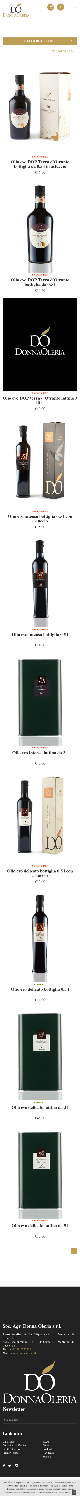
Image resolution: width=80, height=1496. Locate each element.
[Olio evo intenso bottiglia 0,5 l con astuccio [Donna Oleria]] (40, 462)
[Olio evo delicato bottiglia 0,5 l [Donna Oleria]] (40, 935)
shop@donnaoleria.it (23, 1353)
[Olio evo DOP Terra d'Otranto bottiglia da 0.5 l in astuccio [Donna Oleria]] (40, 108)
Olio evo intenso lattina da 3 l (40, 752)
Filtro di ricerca (39, 41)
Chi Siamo (8, 1441)
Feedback (48, 1449)
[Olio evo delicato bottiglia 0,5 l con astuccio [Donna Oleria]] (40, 817)
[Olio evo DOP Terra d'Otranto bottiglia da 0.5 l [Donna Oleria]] (40, 226)
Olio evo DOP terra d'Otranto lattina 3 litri (40, 400)
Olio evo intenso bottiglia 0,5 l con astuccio (40, 518)
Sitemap (47, 1456)
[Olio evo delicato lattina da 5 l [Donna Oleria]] (40, 1172)
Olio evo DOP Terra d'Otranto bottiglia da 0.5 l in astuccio (40, 163)
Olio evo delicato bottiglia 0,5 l (40, 989)
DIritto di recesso (12, 1449)
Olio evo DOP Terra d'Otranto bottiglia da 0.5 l (40, 281)
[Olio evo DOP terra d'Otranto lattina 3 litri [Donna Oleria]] (40, 344)
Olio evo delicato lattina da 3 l (40, 1107)
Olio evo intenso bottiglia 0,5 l (40, 634)
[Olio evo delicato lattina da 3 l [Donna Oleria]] (40, 1053)
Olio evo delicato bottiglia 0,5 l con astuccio (40, 872)
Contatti (47, 1445)
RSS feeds (48, 1452)
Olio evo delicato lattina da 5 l (40, 1225)
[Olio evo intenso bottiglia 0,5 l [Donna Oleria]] (40, 580)
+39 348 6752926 (20, 1349)
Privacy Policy (10, 1452)
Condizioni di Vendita (14, 1445)
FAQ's (46, 1441)
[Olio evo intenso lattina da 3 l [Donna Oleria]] (40, 699)
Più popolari (62, 51)
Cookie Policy (64, 1492)
